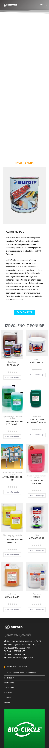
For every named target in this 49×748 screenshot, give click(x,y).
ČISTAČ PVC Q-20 (36, 538)
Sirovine (7, 698)
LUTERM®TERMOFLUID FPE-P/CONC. (12, 422)
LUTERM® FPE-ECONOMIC (37, 482)
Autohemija (12, 594)
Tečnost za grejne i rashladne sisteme (12, 417)
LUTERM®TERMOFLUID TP (12, 478)
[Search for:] (45, 5)
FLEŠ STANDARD (37, 363)
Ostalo (36, 359)
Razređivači (37, 416)
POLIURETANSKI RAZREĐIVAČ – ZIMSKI (36, 421)
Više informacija (12, 377)
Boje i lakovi (12, 362)
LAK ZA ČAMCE (12, 365)
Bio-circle (8, 693)
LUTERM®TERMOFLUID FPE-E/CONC (12, 541)
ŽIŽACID (36, 597)
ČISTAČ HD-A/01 (12, 597)
